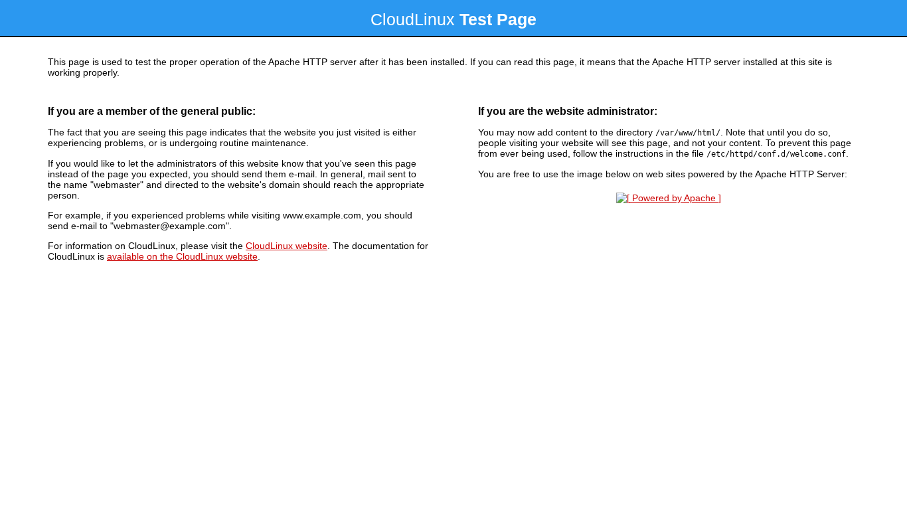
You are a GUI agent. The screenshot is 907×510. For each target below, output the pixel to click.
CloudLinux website (286, 245)
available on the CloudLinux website (182, 256)
